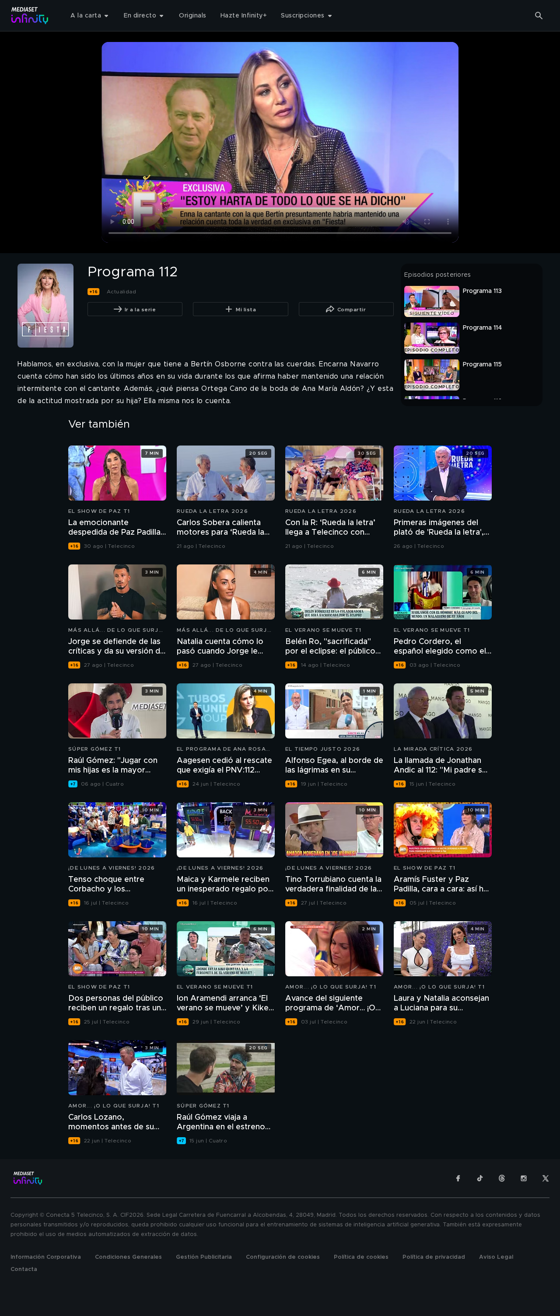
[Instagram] (524, 1178)
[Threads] (502, 1178)
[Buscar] (539, 15)
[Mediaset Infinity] (29, 15)
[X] (546, 1178)
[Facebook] (458, 1178)
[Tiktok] (480, 1178)
